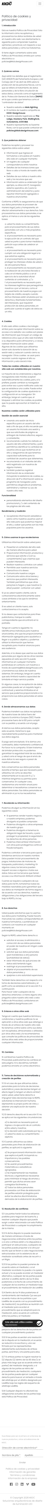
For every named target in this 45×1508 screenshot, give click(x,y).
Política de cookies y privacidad (22, 1468)
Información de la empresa (22, 1478)
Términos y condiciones (22, 1475)
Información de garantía (22, 1471)
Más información (11, 1325)
